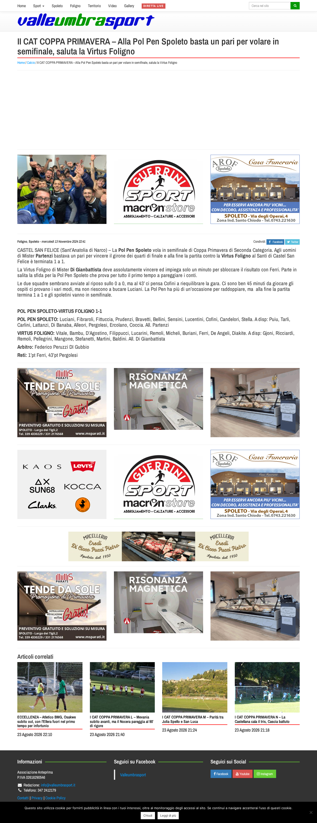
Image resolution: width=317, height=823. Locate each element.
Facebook (222, 774)
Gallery (129, 5)
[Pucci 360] (255, 402)
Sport (37, 5)
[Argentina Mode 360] (61, 484)
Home (21, 5)
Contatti (23, 798)
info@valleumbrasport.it (58, 785)
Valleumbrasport (133, 775)
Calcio (31, 62)
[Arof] (255, 189)
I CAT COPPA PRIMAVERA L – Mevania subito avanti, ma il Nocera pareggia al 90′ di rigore (122, 721)
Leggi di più (168, 815)
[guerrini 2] (158, 189)
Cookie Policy (55, 798)
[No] (310, 812)
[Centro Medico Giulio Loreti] (158, 399)
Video (112, 5)
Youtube (244, 774)
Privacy (37, 798)
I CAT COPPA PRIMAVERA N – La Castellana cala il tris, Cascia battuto (262, 719)
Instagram (266, 774)
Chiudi (147, 815)
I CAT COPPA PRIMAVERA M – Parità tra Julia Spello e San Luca (192, 719)
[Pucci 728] (158, 546)
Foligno (75, 5)
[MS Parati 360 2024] (61, 402)
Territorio (94, 5)
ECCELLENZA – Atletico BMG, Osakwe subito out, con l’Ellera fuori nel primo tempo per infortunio (46, 721)
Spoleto (57, 5)
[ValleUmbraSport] (86, 21)
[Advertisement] (158, 110)
